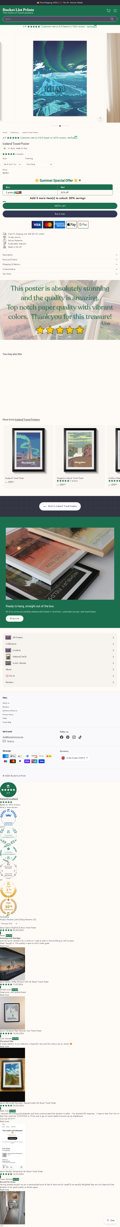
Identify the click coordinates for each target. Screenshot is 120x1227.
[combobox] (60, 19)
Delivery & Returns (10, 710)
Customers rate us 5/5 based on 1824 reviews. (63, 26)
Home (5, 132)
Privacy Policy (8, 714)
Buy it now (60, 213)
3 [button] (2, 1225)
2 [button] (1, 1225)
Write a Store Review (9, 807)
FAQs (5, 718)
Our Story (7, 273)
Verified (3, 917)
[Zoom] (100, 118)
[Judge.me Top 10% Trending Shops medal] (60, 906)
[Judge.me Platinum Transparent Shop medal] (60, 853)
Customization (9, 269)
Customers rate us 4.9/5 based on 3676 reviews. (43, 137)
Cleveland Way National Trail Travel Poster (23, 1030)
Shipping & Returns (11, 264)
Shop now (14, 618)
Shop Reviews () (28, 919)
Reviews (6, 707)
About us (6, 703)
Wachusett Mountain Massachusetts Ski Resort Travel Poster (30, 1103)
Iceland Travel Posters (30, 132)
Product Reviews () (10, 919)
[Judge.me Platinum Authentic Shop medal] (60, 836)
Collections (14, 132)
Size (4, 158)
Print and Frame (10, 259)
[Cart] (108, 10)
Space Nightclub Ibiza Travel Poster (20, 927)
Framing (29, 158)
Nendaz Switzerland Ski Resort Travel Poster (24, 1171)
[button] (9, 154)
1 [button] (0, 1225)
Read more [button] (4, 946)
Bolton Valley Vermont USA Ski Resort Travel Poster (27, 981)
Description (8, 254)
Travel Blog (7, 722)
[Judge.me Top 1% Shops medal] (60, 889)
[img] (6, 930)
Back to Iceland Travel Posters (62, 506)
